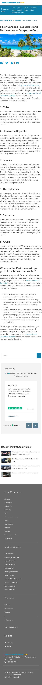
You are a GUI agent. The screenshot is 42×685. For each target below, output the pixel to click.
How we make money (11, 517)
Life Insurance (9, 568)
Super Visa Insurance (11, 582)
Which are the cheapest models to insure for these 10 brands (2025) (26, 467)
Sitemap (7, 531)
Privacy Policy (9, 524)
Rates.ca (7, 612)
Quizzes (33, 8)
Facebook (10, 643)
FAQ (6, 513)
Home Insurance (10, 564)
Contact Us (8, 506)
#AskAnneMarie (18, 13)
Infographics (17, 10)
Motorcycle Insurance (11, 571)
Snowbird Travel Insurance (13, 579)
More (32, 10)
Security (7, 527)
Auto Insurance (9, 554)
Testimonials (8, 538)
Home (19, 8)
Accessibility (8, 502)
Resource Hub (6, 20)
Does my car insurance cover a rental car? (25, 473)
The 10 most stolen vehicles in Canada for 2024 (25, 460)
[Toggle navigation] (38, 2)
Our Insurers (9, 608)
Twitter (9, 646)
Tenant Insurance (10, 586)
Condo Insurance (10, 561)
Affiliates (7, 605)
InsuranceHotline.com (29, 85)
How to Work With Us (11, 627)
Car (13, 8)
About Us (7, 499)
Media (7, 520)
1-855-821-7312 (11, 662)
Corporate (8, 510)
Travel (26, 8)
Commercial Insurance (12, 557)
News (26, 10)
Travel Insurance (10, 589)
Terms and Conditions (11, 535)
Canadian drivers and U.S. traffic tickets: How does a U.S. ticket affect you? (26, 453)
